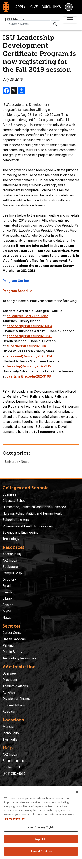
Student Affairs (14, 705)
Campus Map (12, 573)
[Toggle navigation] (70, 20)
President (10, 680)
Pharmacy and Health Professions (28, 526)
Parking (8, 645)
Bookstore (10, 567)
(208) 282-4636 (14, 774)
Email (7, 586)
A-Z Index (10, 560)
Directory (9, 579)
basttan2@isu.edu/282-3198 (29, 376)
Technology (11, 539)
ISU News (14, 19)
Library (8, 599)
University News (17, 462)
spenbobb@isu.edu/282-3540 (29, 336)
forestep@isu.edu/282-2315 (29, 366)
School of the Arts (16, 520)
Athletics (9, 692)
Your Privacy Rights (41, 827)
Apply (20, 7)
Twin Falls (10, 739)
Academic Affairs (15, 686)
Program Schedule (17, 291)
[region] (41, 822)
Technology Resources (19, 658)
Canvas (8, 605)
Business (9, 494)
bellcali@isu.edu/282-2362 (27, 316)
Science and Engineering (20, 533)
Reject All (40, 839)
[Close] (77, 792)
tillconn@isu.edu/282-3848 (27, 346)
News (7, 618)
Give (34, 7)
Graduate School (14, 501)
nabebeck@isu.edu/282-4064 (29, 326)
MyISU (7, 611)
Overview (9, 673)
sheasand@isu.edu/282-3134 (29, 356)
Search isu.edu (13, 761)
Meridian (9, 727)
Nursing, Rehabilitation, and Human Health (33, 513)
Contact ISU (11, 767)
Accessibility (12, 554)
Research (9, 712)
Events (8, 592)
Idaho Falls (11, 733)
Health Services (14, 639)
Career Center (13, 633)
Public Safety (12, 652)
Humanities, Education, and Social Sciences (34, 507)
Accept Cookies (41, 851)
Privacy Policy (15, 818)
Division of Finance (17, 699)
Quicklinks (51, 7)
